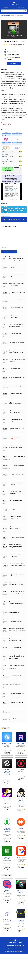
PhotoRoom (20, 743)
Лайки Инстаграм (7, 891)
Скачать (15, 63)
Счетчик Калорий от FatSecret (7, 829)
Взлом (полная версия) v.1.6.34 (14, 219)
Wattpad (20, 828)
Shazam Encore (7, 743)
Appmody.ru (14, 3)
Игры (13, 7)
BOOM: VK (21, 770)
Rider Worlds (7, 799)
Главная (6, 7)
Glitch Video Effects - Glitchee (21, 892)
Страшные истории (21, 921)
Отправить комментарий (9, 252)
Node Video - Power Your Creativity (7, 771)
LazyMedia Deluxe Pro (7, 858)
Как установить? (5, 216)
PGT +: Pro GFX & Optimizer (21, 800)
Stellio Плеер (7, 920)
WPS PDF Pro (21, 857)
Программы (20, 7)
